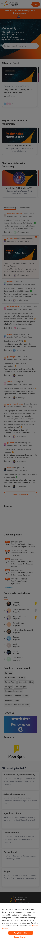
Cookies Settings (20, 937)
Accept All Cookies (20, 933)
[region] (20, 922)
